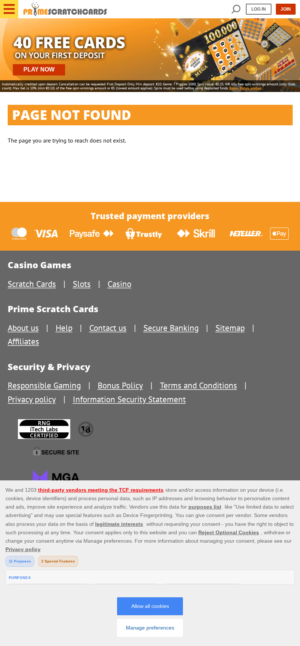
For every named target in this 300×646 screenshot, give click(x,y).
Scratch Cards (32, 283)
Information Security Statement (129, 399)
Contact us (108, 327)
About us (23, 327)
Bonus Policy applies (245, 88)
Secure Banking (171, 327)
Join (286, 9)
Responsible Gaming (44, 385)
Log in (258, 9)
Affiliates (23, 341)
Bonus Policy (120, 385)
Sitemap (230, 327)
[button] (9, 9)
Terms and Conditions (198, 385)
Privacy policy (32, 399)
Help (64, 327)
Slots (82, 283)
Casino (119, 283)
